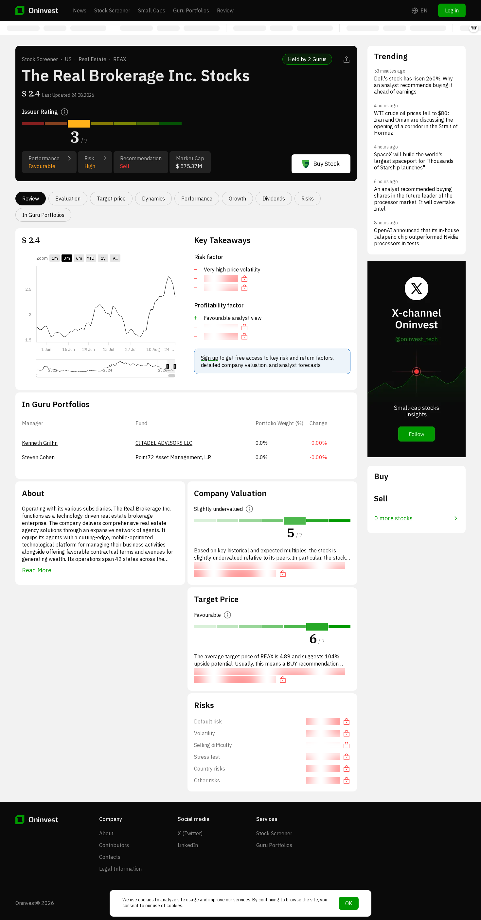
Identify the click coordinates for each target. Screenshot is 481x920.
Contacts (109, 857)
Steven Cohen (38, 457)
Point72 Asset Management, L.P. (173, 457)
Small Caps (151, 10)
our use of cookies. (164, 906)
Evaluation (67, 198)
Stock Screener (112, 10)
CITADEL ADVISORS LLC (163, 443)
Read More (36, 570)
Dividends (273, 198)
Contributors (114, 845)
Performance (196, 198)
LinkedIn (188, 845)
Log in (452, 10)
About (106, 833)
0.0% (262, 443)
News (79, 10)
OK (348, 903)
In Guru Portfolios (43, 215)
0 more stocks (393, 518)
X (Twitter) (190, 833)
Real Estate (92, 59)
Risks (307, 198)
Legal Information (120, 868)
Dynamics (153, 198)
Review (225, 10)
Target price (111, 198)
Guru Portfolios (191, 10)
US (68, 59)
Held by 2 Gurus (307, 59)
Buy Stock (326, 163)
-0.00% (318, 443)
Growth (237, 198)
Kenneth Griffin (40, 443)
